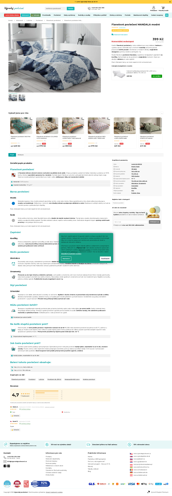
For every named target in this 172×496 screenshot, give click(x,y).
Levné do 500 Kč (136, 164)
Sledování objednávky (53, 459)
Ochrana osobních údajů (53, 472)
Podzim (133, 193)
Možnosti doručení (120, 35)
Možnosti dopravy (51, 461)
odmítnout (73, 251)
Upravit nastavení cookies (54, 492)
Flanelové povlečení (18, 379)
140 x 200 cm (135, 171)
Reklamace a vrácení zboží (54, 466)
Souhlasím (105, 258)
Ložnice (41, 379)
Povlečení (32, 379)
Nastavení (66, 258)
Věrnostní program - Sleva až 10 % (99, 464)
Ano (132, 190)
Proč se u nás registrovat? (96, 461)
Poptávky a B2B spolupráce (97, 459)
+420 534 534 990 (13, 456)
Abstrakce (134, 183)
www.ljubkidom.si (139, 459)
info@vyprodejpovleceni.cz (17, 461)
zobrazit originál (49, 407)
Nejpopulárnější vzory (72, 379)
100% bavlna (135, 176)
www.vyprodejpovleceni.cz (142, 453)
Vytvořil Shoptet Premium (159, 492)
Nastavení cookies (85, 250)
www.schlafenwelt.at (140, 475)
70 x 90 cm (134, 174)
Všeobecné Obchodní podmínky (56, 470)
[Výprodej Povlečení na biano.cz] (26, 484)
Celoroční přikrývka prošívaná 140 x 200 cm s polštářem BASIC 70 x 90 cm (141, 72)
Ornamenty (142, 183)
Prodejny (49, 456)
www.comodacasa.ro (140, 470)
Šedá (137, 166)
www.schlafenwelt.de (140, 472)
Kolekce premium (89, 379)
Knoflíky (134, 188)
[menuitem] (12, 15)
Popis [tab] (12, 155)
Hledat (70, 8)
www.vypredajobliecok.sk (142, 456)
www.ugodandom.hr (140, 461)
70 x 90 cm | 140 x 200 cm (139, 181)
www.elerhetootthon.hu (141, 467)
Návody (90, 466)
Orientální (134, 186)
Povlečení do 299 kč (54, 379)
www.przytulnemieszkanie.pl (143, 464)
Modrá (133, 166)
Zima (138, 193)
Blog (89, 471)
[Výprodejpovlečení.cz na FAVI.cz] (17, 484)
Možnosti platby (51, 463)
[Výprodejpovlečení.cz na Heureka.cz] (7, 484)
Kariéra (90, 456)
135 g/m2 (134, 169)
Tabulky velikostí (93, 469)
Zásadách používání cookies (71, 254)
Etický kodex (50, 475)
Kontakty (49, 468)
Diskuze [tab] (21, 155)
